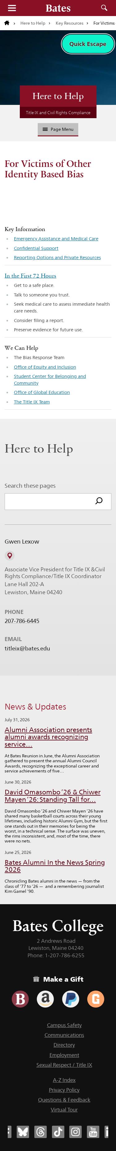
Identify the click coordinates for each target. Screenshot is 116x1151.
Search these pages (30, 485)
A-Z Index (64, 1080)
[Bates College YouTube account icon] (93, 1132)
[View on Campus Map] (10, 556)
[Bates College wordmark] (58, 8)
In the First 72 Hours (30, 275)
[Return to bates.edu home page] (9, 23)
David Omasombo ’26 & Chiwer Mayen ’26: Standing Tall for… (53, 795)
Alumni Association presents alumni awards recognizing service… (48, 737)
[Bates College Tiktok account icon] (58, 1132)
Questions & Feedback (64, 1100)
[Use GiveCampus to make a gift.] (95, 999)
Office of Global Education (42, 392)
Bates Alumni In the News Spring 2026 (55, 866)
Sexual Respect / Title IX (64, 1065)
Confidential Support (36, 248)
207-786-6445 (22, 621)
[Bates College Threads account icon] (40, 1132)
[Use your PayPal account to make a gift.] (70, 999)
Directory (64, 1045)
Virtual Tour (64, 1110)
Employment (64, 1055)
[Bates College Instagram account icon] (75, 1132)
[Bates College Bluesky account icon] (23, 1132)
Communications (64, 1035)
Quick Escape (87, 43)
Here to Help (32, 23)
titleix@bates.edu (27, 648)
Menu (11, 8)
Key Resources (70, 23)
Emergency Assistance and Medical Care (56, 238)
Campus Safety (64, 1025)
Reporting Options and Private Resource (56, 257)
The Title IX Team (32, 401)
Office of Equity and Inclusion (45, 367)
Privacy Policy (64, 1090)
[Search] (99, 501)
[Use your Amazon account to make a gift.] (45, 999)
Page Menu (62, 129)
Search (104, 8)
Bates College (58, 925)
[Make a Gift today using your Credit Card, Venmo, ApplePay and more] (20, 999)
